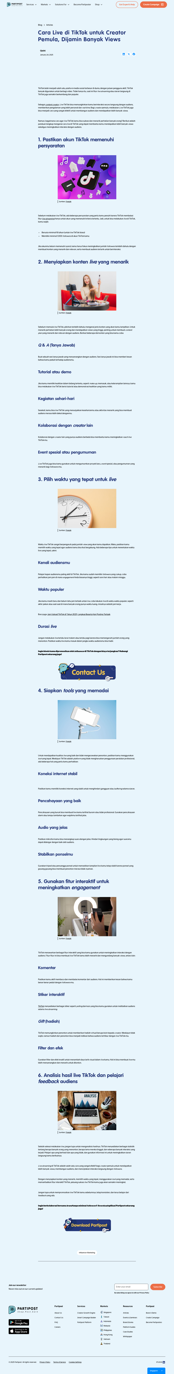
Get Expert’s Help (127, 5)
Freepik (68, 201)
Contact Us (59, 1317)
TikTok (41, 1006)
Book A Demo (151, 1313)
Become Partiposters (154, 1322)
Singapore (107, 1312)
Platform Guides (129, 1327)
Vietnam (107, 1339)
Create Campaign (152, 1317)
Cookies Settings (75, 1362)
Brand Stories (128, 1322)
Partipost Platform (84, 1322)
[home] (14, 4)
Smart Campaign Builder (86, 1317)
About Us (58, 1313)
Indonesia (107, 1321)
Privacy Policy (45, 1362)
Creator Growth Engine (86, 1313)
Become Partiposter (82, 5)
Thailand (107, 1344)
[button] (31, 4)
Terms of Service (59, 1362)
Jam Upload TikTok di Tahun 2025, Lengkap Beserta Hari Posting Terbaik (78, 614)
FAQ (56, 1322)
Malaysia (107, 1326)
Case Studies (128, 1332)
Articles (126, 1313)
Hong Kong (108, 1335)
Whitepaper (127, 1336)
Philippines (108, 1330)
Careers (57, 1327)
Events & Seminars (130, 1317)
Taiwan (106, 1317)
